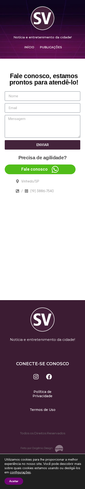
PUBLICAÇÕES (51, 47)
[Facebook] (49, 376)
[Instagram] (36, 376)
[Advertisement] (42, 255)
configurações (20, 472)
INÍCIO (29, 47)
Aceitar (13, 481)
